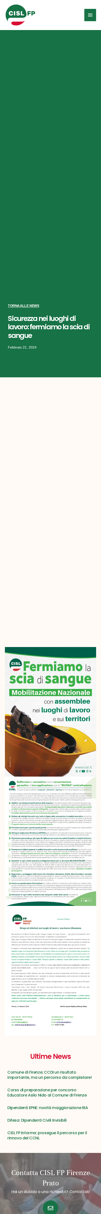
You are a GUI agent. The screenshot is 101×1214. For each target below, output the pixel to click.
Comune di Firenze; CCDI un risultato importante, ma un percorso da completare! (49, 1074)
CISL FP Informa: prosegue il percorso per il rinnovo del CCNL (47, 1135)
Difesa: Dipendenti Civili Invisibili (37, 1120)
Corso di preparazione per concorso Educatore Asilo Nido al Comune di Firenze (47, 1092)
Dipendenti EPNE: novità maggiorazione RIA (47, 1108)
